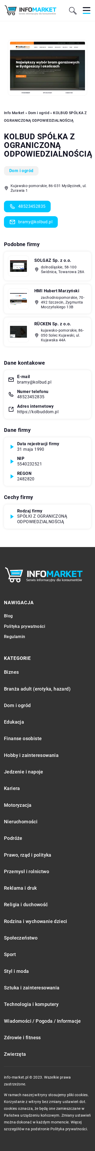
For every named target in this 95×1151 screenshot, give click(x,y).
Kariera (12, 788)
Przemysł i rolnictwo (26, 871)
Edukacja (14, 722)
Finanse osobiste (23, 738)
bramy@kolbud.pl (35, 221)
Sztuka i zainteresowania (32, 987)
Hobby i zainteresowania (31, 755)
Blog (8, 615)
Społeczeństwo (20, 938)
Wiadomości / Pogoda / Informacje (42, 1021)
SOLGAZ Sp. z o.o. (53, 260)
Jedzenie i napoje (23, 772)
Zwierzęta (15, 1054)
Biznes (11, 672)
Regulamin (14, 636)
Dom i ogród (21, 170)
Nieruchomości (20, 821)
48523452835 (31, 206)
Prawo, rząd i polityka (27, 855)
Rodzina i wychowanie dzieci (35, 921)
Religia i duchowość (26, 904)
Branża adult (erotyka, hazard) (37, 689)
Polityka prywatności (24, 626)
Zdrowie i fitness (22, 1037)
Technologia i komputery (31, 1004)
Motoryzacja (17, 805)
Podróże (13, 838)
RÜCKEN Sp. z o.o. (52, 323)
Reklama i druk (20, 888)
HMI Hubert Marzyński (56, 290)
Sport (10, 954)
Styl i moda (16, 971)
